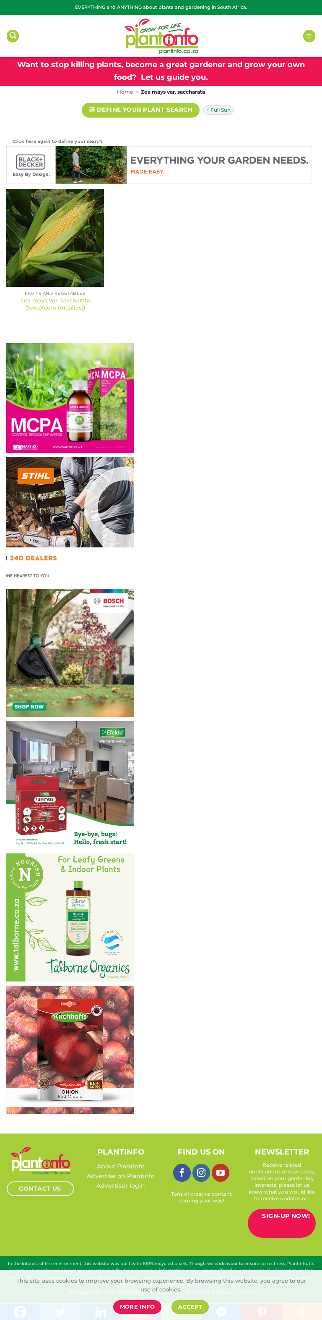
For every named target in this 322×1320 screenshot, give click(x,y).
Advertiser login (120, 1185)
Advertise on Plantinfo (121, 1176)
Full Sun (220, 110)
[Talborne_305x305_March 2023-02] (70, 917)
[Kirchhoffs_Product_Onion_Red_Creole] (70, 1049)
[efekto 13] (70, 784)
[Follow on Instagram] (201, 1172)
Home (125, 92)
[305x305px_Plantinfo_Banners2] (70, 652)
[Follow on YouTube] (220, 1172)
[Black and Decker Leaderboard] (159, 167)
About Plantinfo (121, 1166)
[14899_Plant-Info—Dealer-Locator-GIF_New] (70, 520)
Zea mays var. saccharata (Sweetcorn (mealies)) (55, 304)
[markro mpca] (70, 397)
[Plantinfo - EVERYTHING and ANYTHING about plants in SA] (161, 36)
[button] (13, 36)
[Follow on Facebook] (182, 1172)
